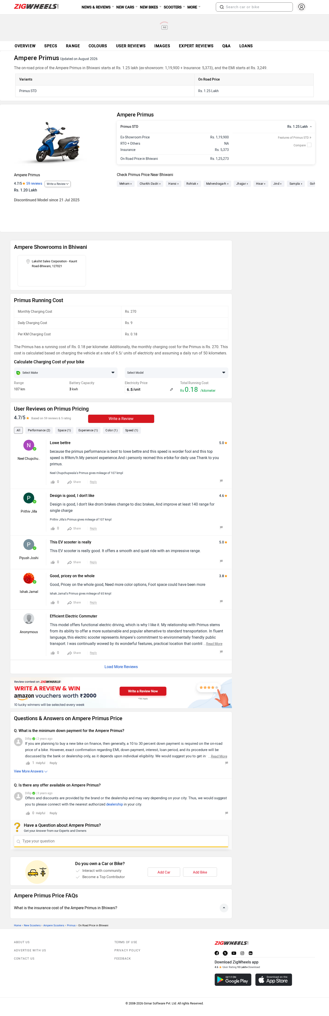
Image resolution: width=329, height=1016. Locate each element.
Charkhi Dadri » (150, 183)
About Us (22, 942)
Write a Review (56, 184)
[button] (222, 7)
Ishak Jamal (29, 592)
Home (17, 925)
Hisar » (261, 183)
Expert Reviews (196, 46)
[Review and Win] (121, 692)
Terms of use (125, 942)
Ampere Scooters (53, 925)
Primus (71, 925)
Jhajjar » (242, 183)
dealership (114, 804)
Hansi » (173, 183)
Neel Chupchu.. (29, 459)
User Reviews (131, 46)
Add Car (164, 872)
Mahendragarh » (217, 183)
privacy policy (127, 950)
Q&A (226, 46)
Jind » (277, 183)
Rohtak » (192, 183)
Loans (246, 46)
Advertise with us (30, 950)
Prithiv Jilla (29, 511)
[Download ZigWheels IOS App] (273, 980)
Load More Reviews (121, 666)
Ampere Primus (27, 175)
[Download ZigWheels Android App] (233, 980)
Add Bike (200, 872)
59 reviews (34, 184)
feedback (122, 958)
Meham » (125, 183)
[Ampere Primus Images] (63, 140)
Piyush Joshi (28, 558)
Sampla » (296, 183)
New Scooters (32, 925)
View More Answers (28, 771)
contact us (24, 958)
